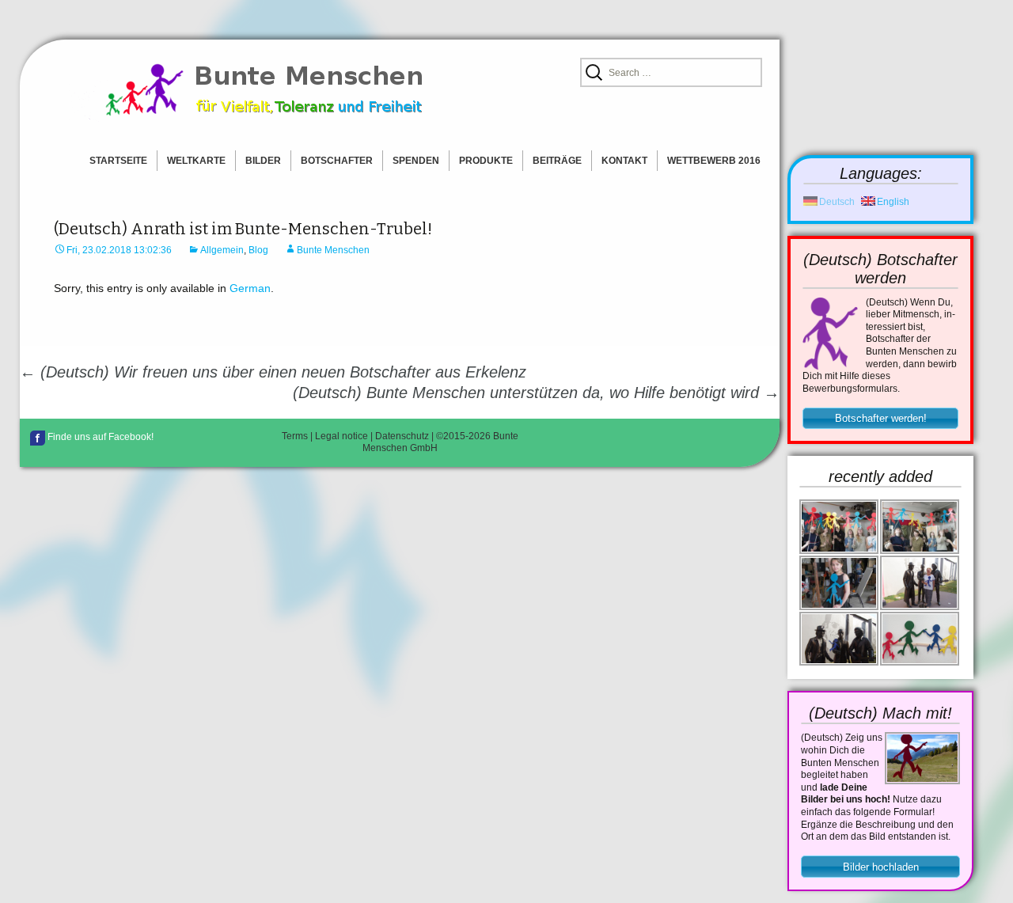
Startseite (118, 160)
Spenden (416, 160)
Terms (295, 436)
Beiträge (557, 160)
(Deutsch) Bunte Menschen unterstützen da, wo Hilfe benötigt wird (536, 392)
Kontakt (624, 160)
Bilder (263, 160)
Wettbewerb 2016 (714, 160)
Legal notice (341, 436)
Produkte (486, 160)
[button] (880, 419)
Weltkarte (196, 160)
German (250, 288)
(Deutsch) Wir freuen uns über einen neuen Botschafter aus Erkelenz (273, 372)
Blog (258, 250)
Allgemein (222, 250)
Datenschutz (402, 436)
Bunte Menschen (333, 250)
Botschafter (337, 160)
